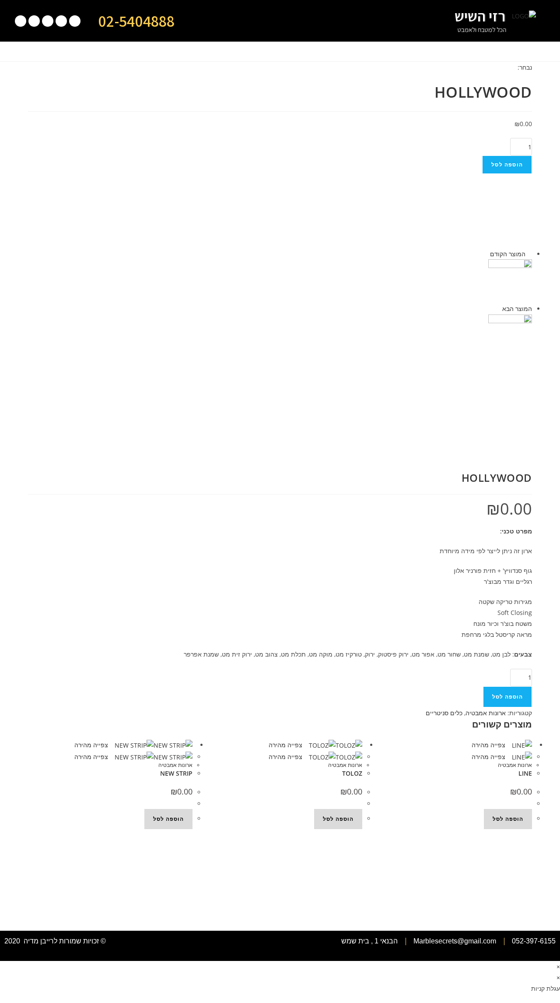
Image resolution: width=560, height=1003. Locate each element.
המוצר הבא (517, 308)
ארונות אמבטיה (486, 713)
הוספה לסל (507, 164)
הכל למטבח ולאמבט (482, 29)
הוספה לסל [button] (168, 819)
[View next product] (498, 308)
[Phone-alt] (74, 21)
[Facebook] (34, 21)
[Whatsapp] (61, 21)
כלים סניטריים (444, 713)
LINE (525, 773)
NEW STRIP (176, 773)
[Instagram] (20, 21)
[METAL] (510, 280)
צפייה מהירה (92, 745)
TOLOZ (352, 773)
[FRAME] (510, 335)
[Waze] (47, 21)
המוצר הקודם (507, 254)
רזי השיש (480, 16)
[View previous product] (529, 254)
